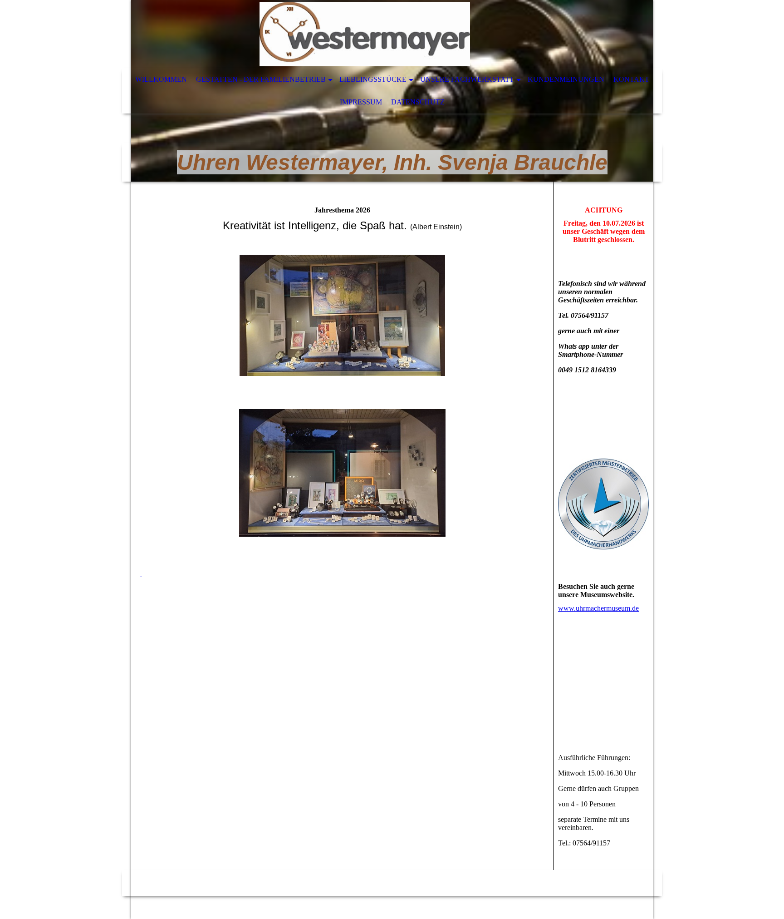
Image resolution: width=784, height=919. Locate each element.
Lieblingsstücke (373, 79)
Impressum (361, 102)
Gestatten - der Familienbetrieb (261, 79)
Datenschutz (418, 102)
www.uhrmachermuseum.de (598, 608)
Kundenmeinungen (566, 79)
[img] (364, 34)
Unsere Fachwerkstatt (467, 79)
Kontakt (631, 79)
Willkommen (161, 79)
